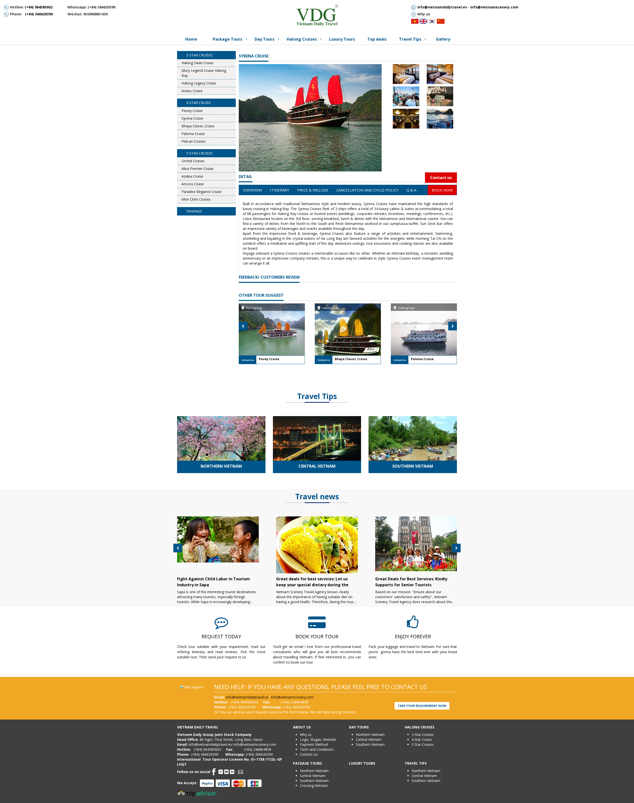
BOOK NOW (442, 189)
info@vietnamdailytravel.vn (442, 7)
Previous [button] (243, 326)
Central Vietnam (317, 466)
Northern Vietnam (221, 466)
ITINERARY (279, 189)
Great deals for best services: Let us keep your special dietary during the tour (312, 584)
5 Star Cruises (423, 744)
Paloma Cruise (193, 133)
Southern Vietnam (412, 466)
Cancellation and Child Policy (367, 189)
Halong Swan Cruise (197, 62)
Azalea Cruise (192, 176)
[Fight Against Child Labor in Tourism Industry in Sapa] (218, 539)
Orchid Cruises (193, 161)
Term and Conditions (317, 749)
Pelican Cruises (194, 141)
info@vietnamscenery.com (494, 7)
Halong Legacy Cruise (199, 83)
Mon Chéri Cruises (196, 199)
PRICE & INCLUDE (312, 189)
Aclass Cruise (192, 90)
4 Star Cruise (422, 739)
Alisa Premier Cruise (197, 168)
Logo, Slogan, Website (318, 739)
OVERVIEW (252, 189)
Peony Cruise (192, 110)
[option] (272, 333)
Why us (306, 734)
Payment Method (314, 744)
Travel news (317, 496)
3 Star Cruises (423, 734)
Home (191, 39)
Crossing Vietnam (314, 785)
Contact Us (309, 754)
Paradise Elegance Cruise (202, 191)
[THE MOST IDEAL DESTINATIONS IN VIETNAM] (221, 449)
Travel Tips (317, 396)
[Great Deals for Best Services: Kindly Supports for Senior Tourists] (416, 543)
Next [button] (452, 326)
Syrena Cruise (253, 56)
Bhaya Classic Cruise (198, 126)
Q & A (411, 189)
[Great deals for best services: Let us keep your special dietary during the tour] (317, 547)
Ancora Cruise (193, 184)
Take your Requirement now (422, 706)
